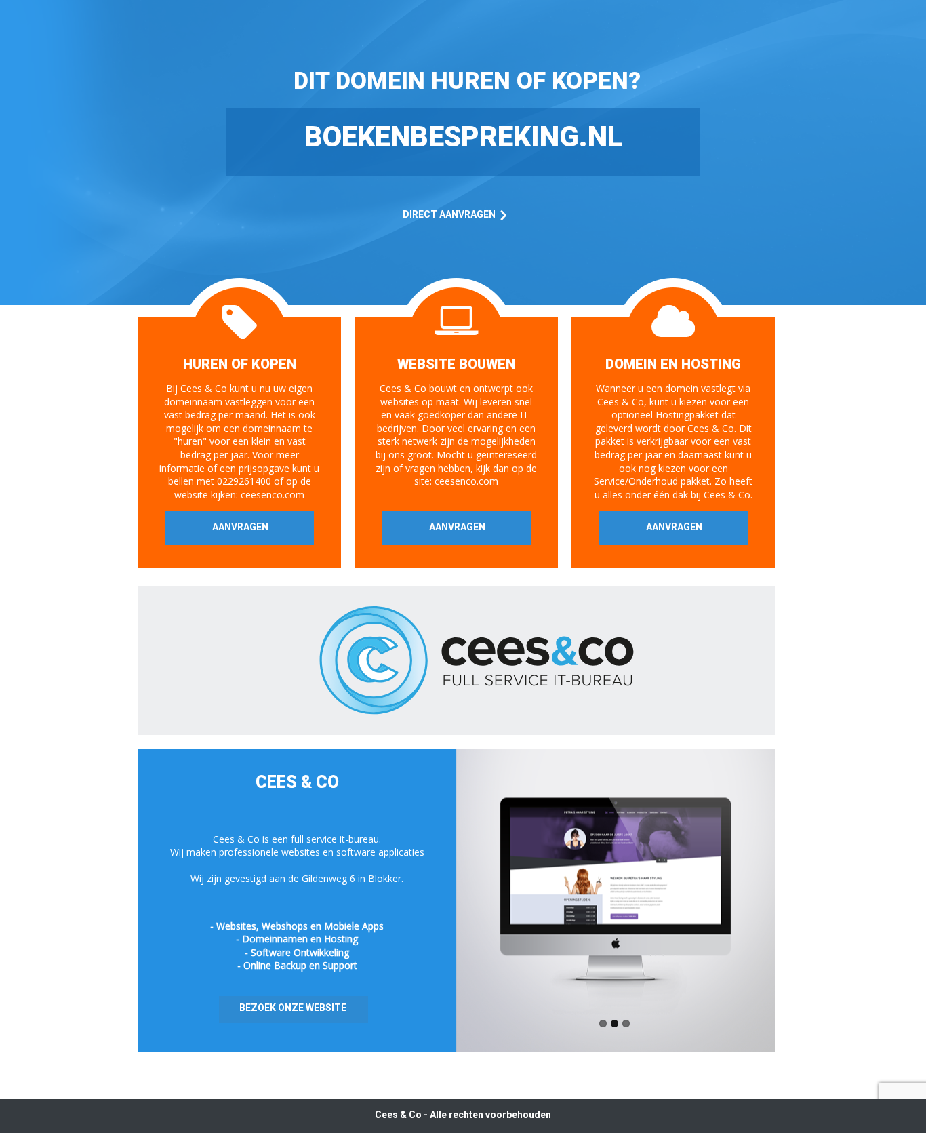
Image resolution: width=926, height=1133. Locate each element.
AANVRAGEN (240, 526)
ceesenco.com (272, 494)
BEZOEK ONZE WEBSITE (292, 1007)
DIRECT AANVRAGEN (449, 214)
